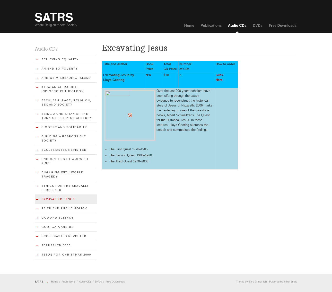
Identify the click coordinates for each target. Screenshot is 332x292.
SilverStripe (290, 281)
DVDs (257, 25)
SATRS (39, 281)
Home (189, 25)
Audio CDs (237, 25)
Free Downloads (283, 25)
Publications (211, 25)
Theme (240, 281)
